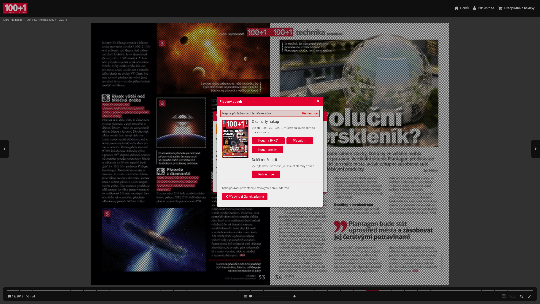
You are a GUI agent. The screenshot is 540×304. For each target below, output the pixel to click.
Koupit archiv (267, 150)
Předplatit (299, 140)
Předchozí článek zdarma (246, 196)
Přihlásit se (310, 113)
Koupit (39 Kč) (268, 140)
